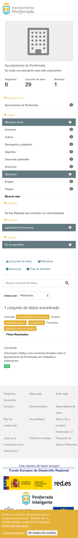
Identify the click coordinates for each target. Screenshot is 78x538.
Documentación (39, 406)
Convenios (10, 348)
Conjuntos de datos (20, 261)
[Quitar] (47, 317)
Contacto (9, 406)
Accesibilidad (37, 419)
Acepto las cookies (14, 533)
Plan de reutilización (10, 422)
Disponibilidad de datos (65, 409)
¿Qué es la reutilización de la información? (14, 444)
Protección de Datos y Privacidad (66, 441)
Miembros (47, 261)
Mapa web (36, 393)
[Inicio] (18, 8)
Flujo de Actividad (39, 269)
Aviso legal (62, 393)
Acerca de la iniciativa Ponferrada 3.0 (64, 425)
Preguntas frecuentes (10, 397)
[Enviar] (67, 283)
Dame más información (15, 525)
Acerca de (15, 269)
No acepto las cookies (42, 532)
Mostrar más (12, 196)
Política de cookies (40, 438)
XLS (7, 366)
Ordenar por (10, 295)
